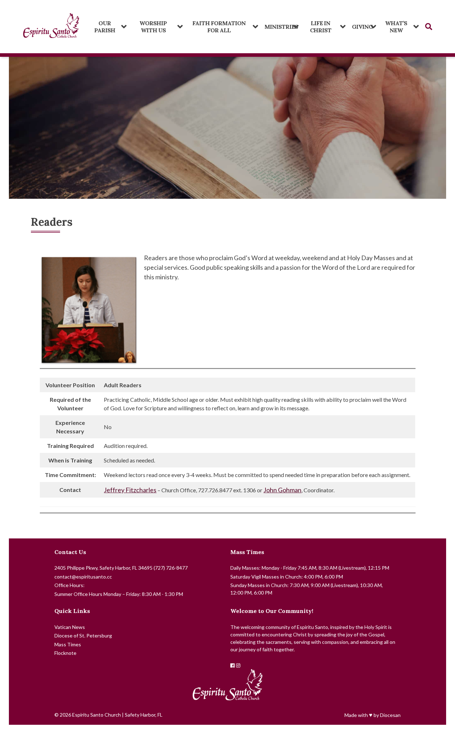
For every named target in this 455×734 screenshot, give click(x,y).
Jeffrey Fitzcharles (130, 490)
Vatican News (69, 627)
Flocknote (65, 653)
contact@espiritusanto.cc (83, 577)
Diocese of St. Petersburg (83, 635)
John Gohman (282, 490)
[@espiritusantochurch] (238, 665)
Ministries (277, 26)
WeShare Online (362, 24)
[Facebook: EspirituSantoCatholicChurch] (232, 665)
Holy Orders (323, 27)
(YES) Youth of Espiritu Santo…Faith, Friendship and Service (221, 24)
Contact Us (70, 552)
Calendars (107, 27)
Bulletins (156, 27)
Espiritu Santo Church (96, 715)
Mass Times (247, 552)
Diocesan (390, 715)
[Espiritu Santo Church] (51, 26)
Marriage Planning (399, 27)
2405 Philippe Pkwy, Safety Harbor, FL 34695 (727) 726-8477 (121, 568)
